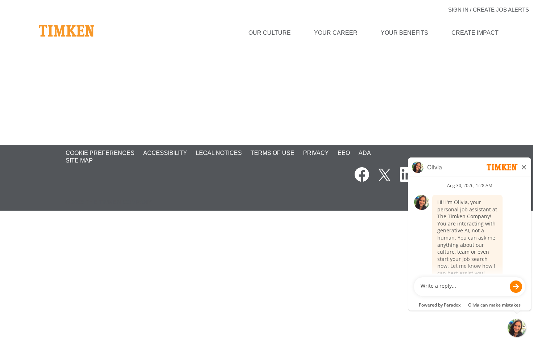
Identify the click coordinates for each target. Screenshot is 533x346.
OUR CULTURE (269, 33)
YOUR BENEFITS (404, 33)
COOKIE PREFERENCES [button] (100, 153)
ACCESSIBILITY (165, 153)
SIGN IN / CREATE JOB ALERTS (488, 10)
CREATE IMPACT (475, 33)
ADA (365, 153)
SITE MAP (79, 160)
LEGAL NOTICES (219, 153)
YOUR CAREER (336, 33)
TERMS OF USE (272, 153)
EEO (344, 153)
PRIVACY (316, 153)
